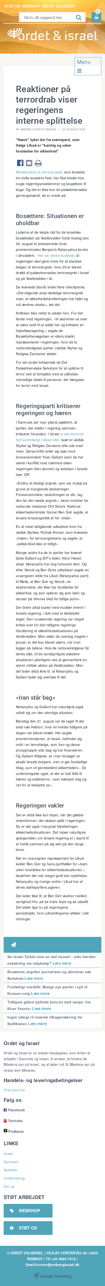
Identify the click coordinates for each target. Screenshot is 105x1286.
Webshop (31, 6)
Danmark (11, 1161)
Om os (48, 6)
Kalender (65, 6)
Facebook (14, 1110)
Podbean (16, 1131)
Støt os (12, 6)
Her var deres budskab (56, 255)
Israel (8, 1153)
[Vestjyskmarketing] (52, 1275)
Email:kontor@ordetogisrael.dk (52, 1264)
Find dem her (14, 1089)
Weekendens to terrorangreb (39, 172)
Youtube (13, 1120)
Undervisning (14, 1178)
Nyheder (10, 1169)
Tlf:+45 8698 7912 (61, 1258)
